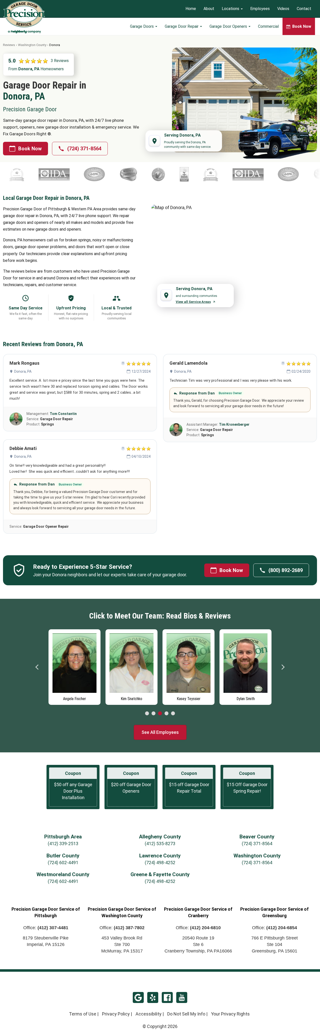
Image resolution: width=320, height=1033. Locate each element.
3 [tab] (160, 713)
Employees (260, 9)
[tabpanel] (74, 666)
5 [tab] (173, 713)
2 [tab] (153, 713)
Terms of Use (82, 1013)
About (209, 9)
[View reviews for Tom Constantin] (16, 418)
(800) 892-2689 (285, 570)
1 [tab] (147, 713)
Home (191, 9)
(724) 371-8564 (84, 149)
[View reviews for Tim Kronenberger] (176, 429)
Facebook (167, 997)
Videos (283, 9)
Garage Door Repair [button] (182, 26)
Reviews (9, 45)
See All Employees (160, 732)
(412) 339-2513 (63, 843)
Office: (45, 927)
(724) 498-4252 (160, 862)
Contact (304, 9)
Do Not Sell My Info (186, 1013)
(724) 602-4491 (63, 862)
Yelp (152, 997)
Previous (37, 667)
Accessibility (149, 1013)
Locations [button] (231, 9)
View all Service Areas (193, 302)
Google (138, 997)
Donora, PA (23, 371)
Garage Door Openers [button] (229, 26)
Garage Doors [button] (142, 26)
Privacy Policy (116, 1013)
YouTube (181, 997)
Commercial (268, 26)
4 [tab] (166, 713)
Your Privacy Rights (230, 1013)
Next (282, 667)
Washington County (32, 45)
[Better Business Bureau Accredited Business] (68, 174)
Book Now (30, 149)
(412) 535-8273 (160, 843)
